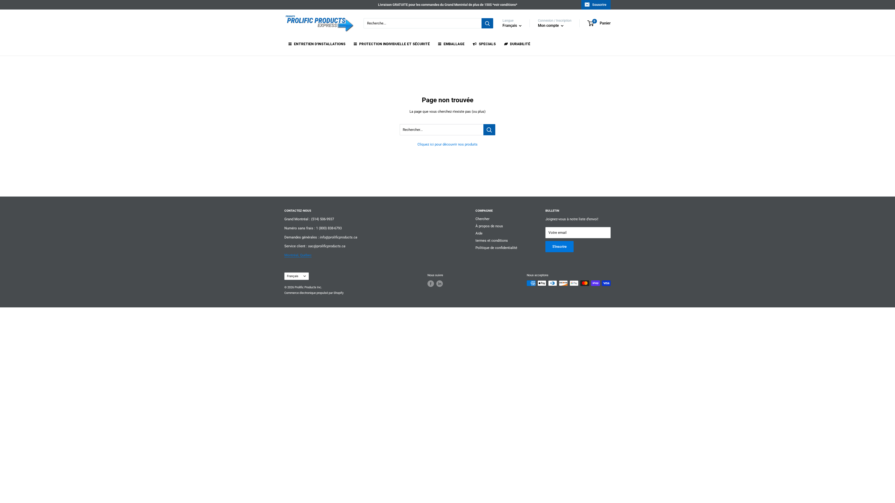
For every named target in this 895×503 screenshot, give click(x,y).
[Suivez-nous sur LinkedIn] (439, 283)
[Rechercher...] (489, 129)
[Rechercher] (487, 23)
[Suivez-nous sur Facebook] (430, 283)
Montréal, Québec (298, 255)
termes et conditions (491, 240)
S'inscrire (559, 247)
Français (292, 276)
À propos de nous (489, 226)
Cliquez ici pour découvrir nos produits (447, 144)
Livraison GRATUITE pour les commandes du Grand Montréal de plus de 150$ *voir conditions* (447, 5)
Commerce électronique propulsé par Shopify (314, 293)
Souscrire (599, 5)
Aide (478, 233)
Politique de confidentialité (496, 248)
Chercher (482, 219)
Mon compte (549, 25)
